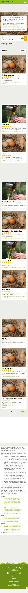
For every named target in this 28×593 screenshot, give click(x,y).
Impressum (14, 582)
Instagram (20, 573)
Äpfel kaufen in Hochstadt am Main (11, 507)
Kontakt (14, 584)
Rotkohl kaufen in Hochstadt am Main (12, 504)
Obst (22, 27)
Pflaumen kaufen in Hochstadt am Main (12, 510)
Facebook (7, 573)
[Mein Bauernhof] (10, 2)
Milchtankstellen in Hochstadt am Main (12, 528)
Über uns (14, 577)
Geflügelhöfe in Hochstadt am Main (11, 530)
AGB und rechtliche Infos (14, 581)
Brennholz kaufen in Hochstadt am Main (12, 526)
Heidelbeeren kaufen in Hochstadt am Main (13, 509)
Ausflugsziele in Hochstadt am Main (11, 518)
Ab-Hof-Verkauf (21, 29)
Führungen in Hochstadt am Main (11, 520)
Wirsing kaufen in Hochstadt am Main (12, 501)
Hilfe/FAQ (14, 578)
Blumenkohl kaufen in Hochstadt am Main (12, 502)
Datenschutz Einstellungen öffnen (14, 585)
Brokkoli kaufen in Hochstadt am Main (12, 499)
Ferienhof (9, 29)
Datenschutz (14, 579)
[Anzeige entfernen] (27, 588)
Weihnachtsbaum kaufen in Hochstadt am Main (14, 525)
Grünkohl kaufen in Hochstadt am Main (12, 498)
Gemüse (4, 29)
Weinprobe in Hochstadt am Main (11, 521)
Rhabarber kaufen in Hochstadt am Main (12, 513)
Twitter (14, 573)
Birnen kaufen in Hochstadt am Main (11, 512)
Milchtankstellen (14, 29)
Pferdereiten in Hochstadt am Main (11, 517)
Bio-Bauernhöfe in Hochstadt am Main (12, 529)
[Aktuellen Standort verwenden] (22, 38)
